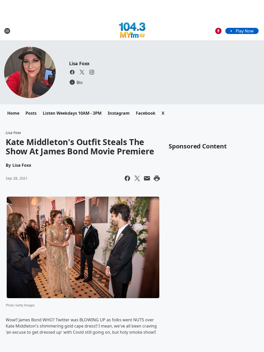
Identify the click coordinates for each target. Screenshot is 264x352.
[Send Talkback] (218, 31)
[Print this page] (156, 178)
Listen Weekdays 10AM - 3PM (72, 113)
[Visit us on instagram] (92, 72)
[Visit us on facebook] (72, 72)
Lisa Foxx (79, 63)
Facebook (145, 113)
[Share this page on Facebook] (127, 178)
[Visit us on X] (82, 72)
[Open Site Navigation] (7, 31)
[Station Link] (132, 30)
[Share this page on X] (137, 178)
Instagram (119, 113)
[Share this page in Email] (147, 178)
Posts (31, 113)
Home (13, 113)
